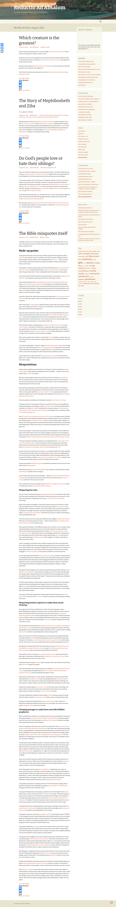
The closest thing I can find (42, 331)
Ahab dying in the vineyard (48, 720)
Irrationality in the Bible (84, 112)
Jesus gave (38, 662)
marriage (92, 266)
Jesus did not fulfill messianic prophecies (88, 99)
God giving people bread (48, 494)
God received (25, 664)
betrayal (48, 115)
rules (95, 281)
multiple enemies (38, 537)
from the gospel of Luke (47, 347)
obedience (87, 273)
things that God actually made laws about (31, 198)
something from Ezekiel (38, 420)
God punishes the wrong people (86, 109)
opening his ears (33, 679)
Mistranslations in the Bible (85, 120)
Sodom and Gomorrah (84, 141)
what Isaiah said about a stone (47, 654)
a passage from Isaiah (45, 814)
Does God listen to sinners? (85, 194)
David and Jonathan (83, 152)
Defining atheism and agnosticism (86, 64)
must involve (60, 506)
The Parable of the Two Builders (86, 231)
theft (55, 117)
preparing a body (60, 679)
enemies (58, 535)
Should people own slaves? (85, 208)
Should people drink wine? (85, 179)
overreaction (95, 273)
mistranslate (48, 619)
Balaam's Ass (81, 149)
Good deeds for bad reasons (85, 107)
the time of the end (46, 691)
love (55, 167)
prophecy (81, 279)
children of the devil (58, 188)
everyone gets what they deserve (41, 486)
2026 (81, 298)
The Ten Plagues (82, 144)
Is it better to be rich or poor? (85, 168)
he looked (50, 695)
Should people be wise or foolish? (87, 171)
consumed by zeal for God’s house (38, 839)
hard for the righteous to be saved (56, 484)
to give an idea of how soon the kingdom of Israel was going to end (44, 734)
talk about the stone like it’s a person (55, 656)
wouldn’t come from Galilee (51, 270)
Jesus (53, 841)
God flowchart (82, 85)
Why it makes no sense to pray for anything (89, 74)
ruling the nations (28, 705)
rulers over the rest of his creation (50, 60)
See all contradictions (85, 196)
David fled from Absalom (46, 123)
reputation (80, 281)
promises (92, 276)
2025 (81, 301)
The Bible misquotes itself (43, 233)
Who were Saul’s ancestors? (85, 222)
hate (52, 167)
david (52, 115)
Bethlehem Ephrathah (54, 779)
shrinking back (23, 471)
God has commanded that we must (32, 186)
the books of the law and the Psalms (34, 284)
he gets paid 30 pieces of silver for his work (35, 863)
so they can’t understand (32, 551)
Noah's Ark (81, 133)
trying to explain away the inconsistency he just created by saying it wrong (47, 437)
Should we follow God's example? (86, 181)
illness (30, 117)
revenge (88, 281)
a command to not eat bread (54, 498)
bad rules (86, 251)
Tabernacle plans (82, 224)
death (80, 254)
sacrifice (80, 283)
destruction (94, 254)
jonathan (39, 117)
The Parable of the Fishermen (85, 219)
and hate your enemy (63, 519)
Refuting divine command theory (86, 80)
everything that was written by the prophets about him (51, 282)
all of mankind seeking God (27, 412)
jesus (80, 266)
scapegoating (86, 283)
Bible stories (34, 115)
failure (91, 256)
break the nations (49, 701)
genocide (94, 259)
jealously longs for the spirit (49, 355)
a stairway (23, 632)
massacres (82, 268)
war (58, 117)
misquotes (36, 826)
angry (37, 194)
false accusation (64, 115)
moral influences (83, 271)
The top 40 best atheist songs (86, 61)
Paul (24, 290)
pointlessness (83, 276)
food (80, 259)
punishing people (30, 465)
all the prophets (34, 304)
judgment (87, 265)
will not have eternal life (34, 190)
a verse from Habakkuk (39, 469)
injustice (35, 117)
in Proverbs (39, 596)
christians (44, 167)
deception (56, 115)
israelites (97, 263)
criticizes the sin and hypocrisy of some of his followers (38, 416)
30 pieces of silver (46, 853)
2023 (81, 306)
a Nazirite (54, 259)
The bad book (34, 237)
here (87, 48)
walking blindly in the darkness (59, 184)
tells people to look (40, 697)
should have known (49, 406)
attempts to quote (27, 869)
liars (41, 188)
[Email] (44, 88)
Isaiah (24, 586)
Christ (50, 337)
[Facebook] (44, 82)
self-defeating (95, 283)
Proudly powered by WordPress (22, 903)
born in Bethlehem (43, 769)
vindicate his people (37, 463)
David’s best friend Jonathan (44, 121)
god (80, 262)
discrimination (81, 256)
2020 (81, 314)
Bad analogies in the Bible (84, 114)
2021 (81, 312)
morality (93, 271)
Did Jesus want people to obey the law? (88, 184)
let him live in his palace (28, 123)
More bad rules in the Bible (85, 104)
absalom (43, 115)
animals (48, 47)
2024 (81, 304)
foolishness (22, 117)
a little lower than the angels (43, 66)
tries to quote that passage (47, 555)
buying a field (53, 855)
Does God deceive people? (85, 191)
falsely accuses (63, 377)
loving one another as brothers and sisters (36, 174)
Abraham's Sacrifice (83, 139)
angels (43, 47)
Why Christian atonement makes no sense (89, 69)
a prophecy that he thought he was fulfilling (44, 718)
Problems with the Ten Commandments (88, 101)
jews (83, 265)
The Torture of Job (83, 136)
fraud (26, 117)
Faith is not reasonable (84, 66)
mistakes (46, 237)
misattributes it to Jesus (59, 400)
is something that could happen (31, 512)
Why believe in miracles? (84, 72)
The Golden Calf (82, 147)
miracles (88, 268)
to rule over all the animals (56, 51)
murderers (46, 188)
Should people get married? (85, 176)
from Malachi (46, 794)
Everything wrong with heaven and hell (88, 77)
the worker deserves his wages (53, 345)
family (48, 167)
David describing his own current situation (38, 845)
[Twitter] (44, 85)
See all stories (83, 157)
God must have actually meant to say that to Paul (46, 640)
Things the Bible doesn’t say (85, 82)
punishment (45, 117)
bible (42, 237)
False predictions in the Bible (85, 96)
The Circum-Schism (83, 155)
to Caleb (28, 373)
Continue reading (25, 78)
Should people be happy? (84, 174)
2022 (81, 309)
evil (87, 256)
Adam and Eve (82, 131)
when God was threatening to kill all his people (36, 447)
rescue (85, 281)
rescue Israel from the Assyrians (58, 785)
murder (81, 273)
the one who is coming (41, 687)
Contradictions (35, 47)
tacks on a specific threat (45, 392)
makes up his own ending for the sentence (49, 457)
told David (63, 125)
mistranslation (26, 751)
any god (46, 451)
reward (92, 281)
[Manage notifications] (111, 902)
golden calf (57, 447)
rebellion (51, 117)
